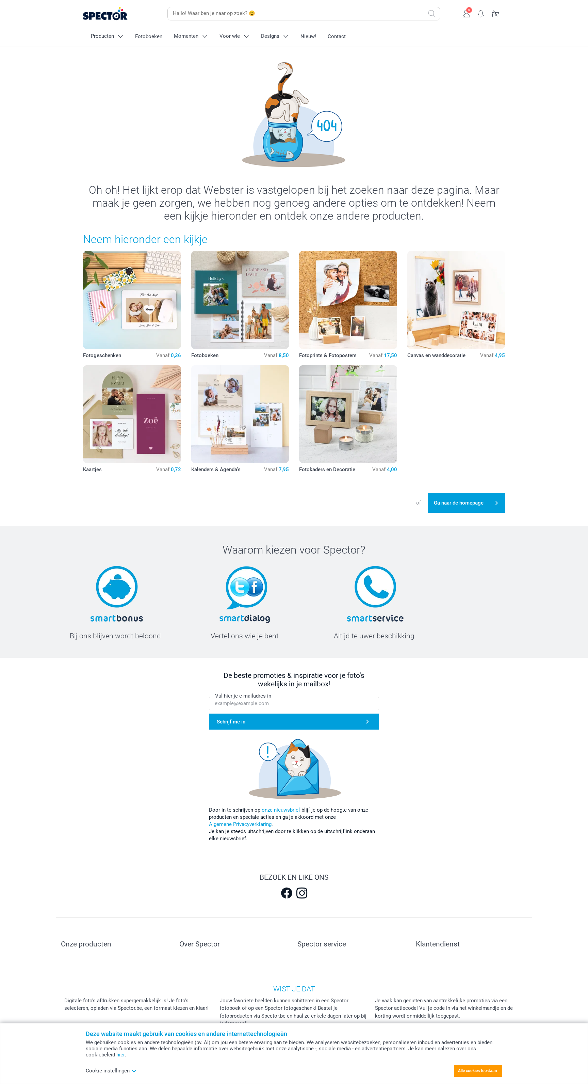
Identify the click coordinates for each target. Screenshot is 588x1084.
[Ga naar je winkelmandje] (495, 13)
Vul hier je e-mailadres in (243, 696)
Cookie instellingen (108, 1071)
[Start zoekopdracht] (431, 13)
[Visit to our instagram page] (302, 893)
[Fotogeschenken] (132, 300)
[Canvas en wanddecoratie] (456, 300)
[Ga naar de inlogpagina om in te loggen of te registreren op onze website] (466, 13)
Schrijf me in (231, 722)
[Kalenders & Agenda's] (240, 414)
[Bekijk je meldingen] (481, 13)
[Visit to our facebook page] (286, 893)
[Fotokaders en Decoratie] (348, 414)
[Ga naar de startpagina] (116, 13)
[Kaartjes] (132, 414)
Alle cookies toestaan (477, 1070)
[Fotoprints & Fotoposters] (348, 300)
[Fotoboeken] (240, 300)
